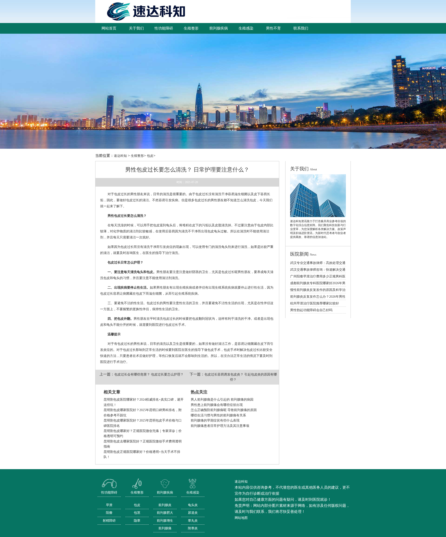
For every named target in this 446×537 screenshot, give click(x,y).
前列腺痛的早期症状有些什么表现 (215, 420)
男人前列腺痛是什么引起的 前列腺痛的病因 (222, 399)
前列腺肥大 (165, 512)
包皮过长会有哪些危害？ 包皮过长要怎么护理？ (149, 374)
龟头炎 (193, 505)
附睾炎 (193, 528)
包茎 (137, 512)
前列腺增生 (165, 520)
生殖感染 (192, 492)
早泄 (109, 505)
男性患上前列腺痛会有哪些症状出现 (217, 405)
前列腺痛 (164, 528)
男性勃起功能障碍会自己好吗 (311, 310)
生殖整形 (137, 156)
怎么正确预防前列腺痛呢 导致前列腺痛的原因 (224, 410)
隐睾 (137, 520)
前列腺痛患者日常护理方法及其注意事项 (220, 426)
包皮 (150, 156)
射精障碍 (109, 520)
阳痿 (109, 512)
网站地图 (241, 518)
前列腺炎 (164, 505)
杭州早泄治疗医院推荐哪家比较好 (314, 303)
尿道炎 (193, 512)
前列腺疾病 (165, 492)
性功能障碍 (109, 492)
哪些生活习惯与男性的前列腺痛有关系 (218, 415)
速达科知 (120, 156)
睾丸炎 (193, 520)
